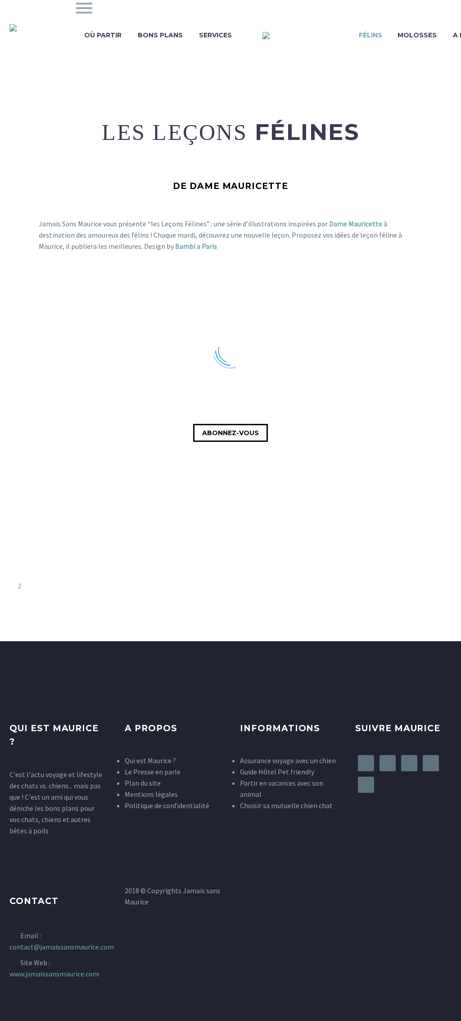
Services (215, 35)
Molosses (417, 35)
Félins (370, 35)
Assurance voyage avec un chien (288, 760)
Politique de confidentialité (167, 805)
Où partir (103, 35)
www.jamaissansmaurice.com (54, 973)
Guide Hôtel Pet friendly (277, 771)
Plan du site (143, 782)
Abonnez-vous (230, 433)
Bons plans (160, 35)
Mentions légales (151, 794)
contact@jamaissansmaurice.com (61, 946)
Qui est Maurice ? (150, 760)
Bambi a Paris (196, 246)
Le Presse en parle (153, 771)
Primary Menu (84, 8)
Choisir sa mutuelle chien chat (286, 805)
